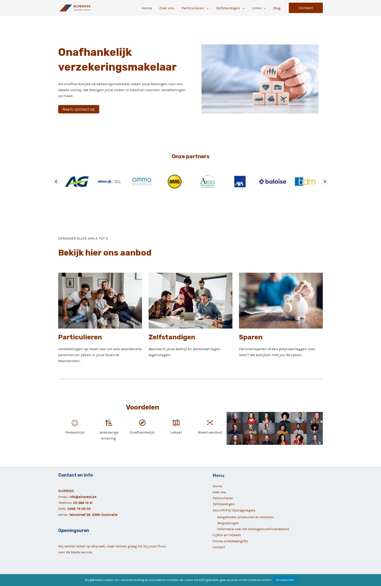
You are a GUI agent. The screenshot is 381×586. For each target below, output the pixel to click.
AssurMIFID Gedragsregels (234, 510)
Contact (219, 547)
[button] (206, 8)
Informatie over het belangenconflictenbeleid (253, 529)
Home (217, 486)
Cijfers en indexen (227, 535)
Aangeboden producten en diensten (245, 517)
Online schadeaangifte (230, 541)
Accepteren (285, 580)
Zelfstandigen (224, 504)
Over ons (219, 492)
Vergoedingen (228, 523)
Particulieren (223, 498)
